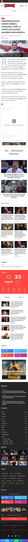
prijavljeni (8, 266)
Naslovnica (4, 15)
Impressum (23, 530)
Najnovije (21, 297)
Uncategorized (5, 434)
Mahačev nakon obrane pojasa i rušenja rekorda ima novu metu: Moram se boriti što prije (20, 234)
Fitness (3, 414)
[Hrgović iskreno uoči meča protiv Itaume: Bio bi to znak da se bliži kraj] (23, 452)
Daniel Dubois (4, 475)
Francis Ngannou (12, 478)
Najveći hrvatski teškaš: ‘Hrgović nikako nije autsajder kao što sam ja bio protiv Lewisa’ (18, 328)
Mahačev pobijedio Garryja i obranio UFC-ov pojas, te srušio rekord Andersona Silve (7, 251)
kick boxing (8, 480)
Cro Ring (5, 35)
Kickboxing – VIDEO (8, 441)
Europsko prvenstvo (22, 475)
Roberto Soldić (14, 154)
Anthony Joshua (5, 473)
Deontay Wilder (12, 475)
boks (11, 473)
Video (3, 436)
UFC (23, 483)
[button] (14, 48)
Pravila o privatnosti (15, 530)
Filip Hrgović (4, 478)
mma (7, 150)
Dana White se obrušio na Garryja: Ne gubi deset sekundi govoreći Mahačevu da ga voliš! (7, 217)
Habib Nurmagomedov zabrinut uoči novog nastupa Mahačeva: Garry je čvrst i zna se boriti (21, 252)
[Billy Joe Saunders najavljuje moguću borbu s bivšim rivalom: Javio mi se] (5, 458)
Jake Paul (20, 478)
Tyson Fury (17, 483)
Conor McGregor (17, 473)
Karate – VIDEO (6, 439)
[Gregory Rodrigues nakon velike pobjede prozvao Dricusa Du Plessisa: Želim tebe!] (21, 210)
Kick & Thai (4, 423)
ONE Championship (17, 150)
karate (3, 480)
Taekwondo (4, 432)
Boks (3, 412)
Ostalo (3, 430)
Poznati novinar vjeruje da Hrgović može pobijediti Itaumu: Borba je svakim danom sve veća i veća (17, 336)
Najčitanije (7, 297)
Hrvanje (4, 416)
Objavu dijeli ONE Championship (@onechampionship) (14, 140)
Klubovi (3, 425)
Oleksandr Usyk (20, 480)
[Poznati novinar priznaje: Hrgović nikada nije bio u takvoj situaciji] (5, 312)
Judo (3, 418)
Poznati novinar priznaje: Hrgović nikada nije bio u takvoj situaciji (17, 312)
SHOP (14, 532)
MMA (9, 15)
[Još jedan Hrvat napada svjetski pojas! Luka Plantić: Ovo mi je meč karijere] (14, 458)
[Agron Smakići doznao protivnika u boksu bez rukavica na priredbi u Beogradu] (7, 226)
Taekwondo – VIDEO (8, 443)
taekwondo (11, 483)
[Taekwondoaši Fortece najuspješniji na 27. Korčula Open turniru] (23, 463)
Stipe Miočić (4, 483)
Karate (3, 421)
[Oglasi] (14, 10)
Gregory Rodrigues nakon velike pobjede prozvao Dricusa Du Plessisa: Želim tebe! (20, 217)
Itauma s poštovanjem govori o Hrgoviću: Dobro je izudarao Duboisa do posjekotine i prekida (18, 320)
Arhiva (9, 530)
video (3, 485)
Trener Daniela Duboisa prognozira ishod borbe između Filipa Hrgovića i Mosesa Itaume (16, 304)
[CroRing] (9, 6)
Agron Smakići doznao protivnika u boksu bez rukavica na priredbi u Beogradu (7, 233)
